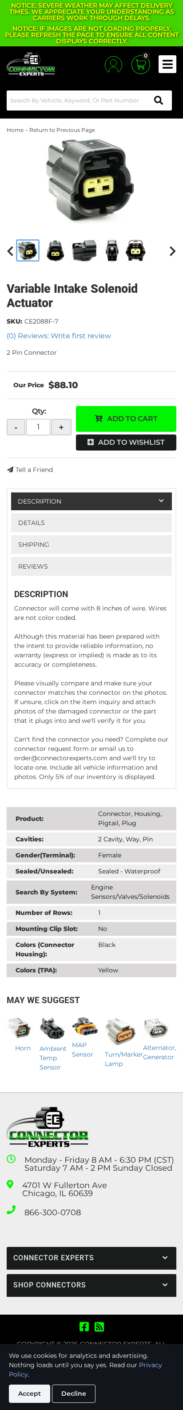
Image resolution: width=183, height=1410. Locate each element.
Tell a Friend (34, 470)
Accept (29, 1394)
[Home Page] (47, 1127)
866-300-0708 (52, 1212)
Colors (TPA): (36, 970)
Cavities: (30, 839)
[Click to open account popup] (113, 64)
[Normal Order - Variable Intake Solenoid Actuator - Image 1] (28, 250)
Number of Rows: (44, 913)
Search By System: (46, 892)
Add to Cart (132, 418)
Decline (73, 1394)
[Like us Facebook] (84, 1327)
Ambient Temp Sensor (53, 1058)
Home (15, 130)
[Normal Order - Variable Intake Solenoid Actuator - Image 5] (135, 250)
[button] (89, 100)
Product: (30, 819)
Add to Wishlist (131, 442)
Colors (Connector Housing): (45, 949)
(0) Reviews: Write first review (59, 336)
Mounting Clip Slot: (47, 929)
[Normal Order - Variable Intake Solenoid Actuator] (91, 179)
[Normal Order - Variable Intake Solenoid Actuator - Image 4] (112, 250)
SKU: (14, 321)
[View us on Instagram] (99, 1327)
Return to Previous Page (62, 130)
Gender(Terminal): (45, 855)
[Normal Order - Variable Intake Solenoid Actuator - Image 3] (85, 250)
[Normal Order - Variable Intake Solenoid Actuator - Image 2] (55, 250)
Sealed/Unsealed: (44, 871)
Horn (23, 1048)
